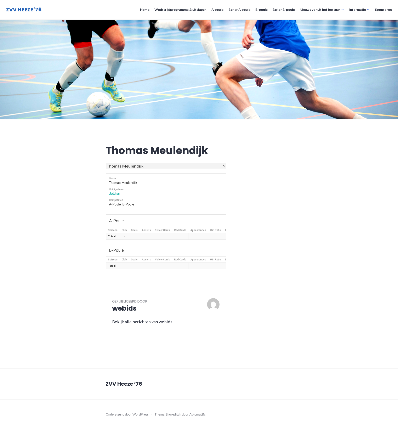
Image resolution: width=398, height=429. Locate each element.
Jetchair (115, 194)
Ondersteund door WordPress (127, 414)
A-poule (217, 9)
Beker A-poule (239, 9)
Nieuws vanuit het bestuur (320, 9)
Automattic (197, 414)
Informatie (357, 9)
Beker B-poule (284, 9)
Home (144, 9)
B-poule (261, 9)
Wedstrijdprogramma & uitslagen (180, 9)
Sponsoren (383, 9)
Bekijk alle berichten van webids (142, 321)
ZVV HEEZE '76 (24, 9)
